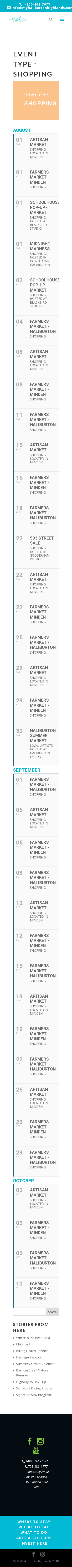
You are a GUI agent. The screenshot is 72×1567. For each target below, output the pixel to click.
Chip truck (23, 1344)
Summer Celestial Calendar (35, 1364)
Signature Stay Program (33, 1395)
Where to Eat (34, 1527)
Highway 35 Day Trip (31, 1382)
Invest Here (33, 1543)
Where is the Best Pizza (33, 1338)
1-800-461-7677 (36, 1461)
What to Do (34, 1532)
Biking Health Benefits (32, 1351)
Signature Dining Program (35, 1388)
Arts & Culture (34, 1537)
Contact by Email (37, 1472)
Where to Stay (33, 1521)
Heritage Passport (29, 1357)
